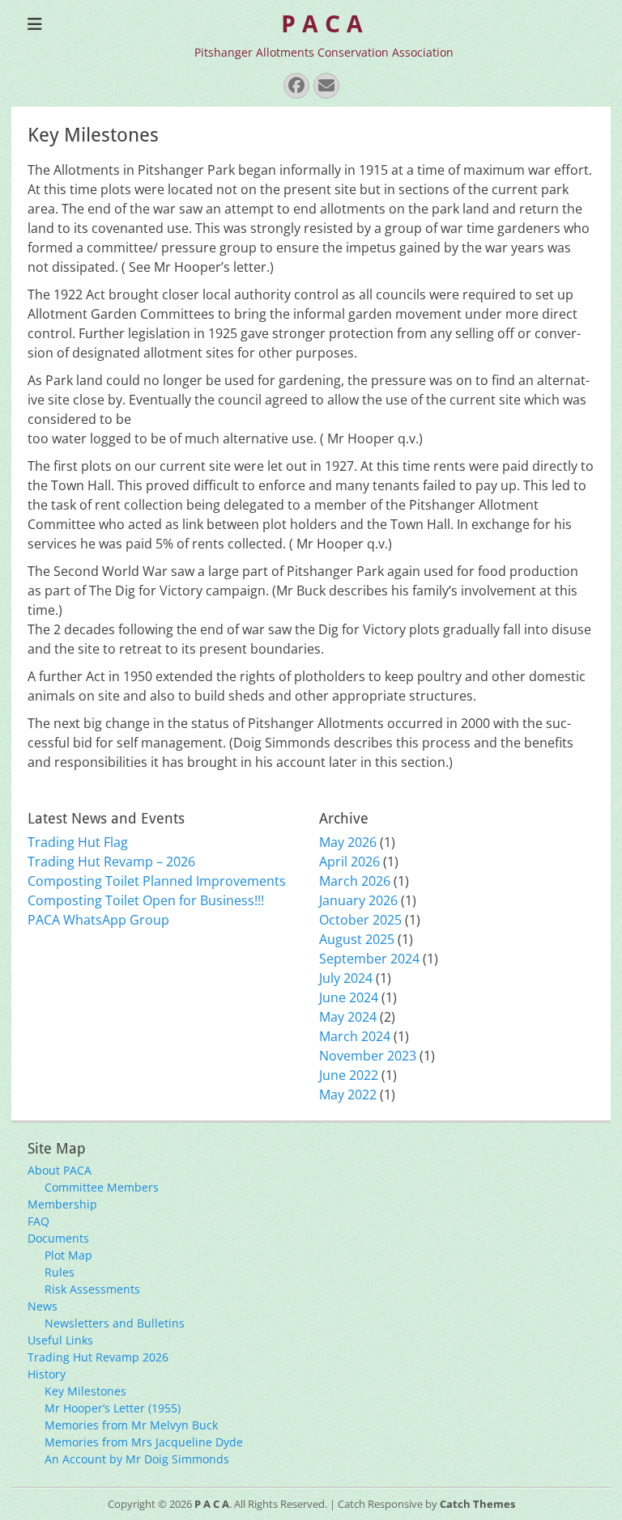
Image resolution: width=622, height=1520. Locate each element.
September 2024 (369, 958)
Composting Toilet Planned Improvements (157, 881)
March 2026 (354, 881)
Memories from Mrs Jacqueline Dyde (144, 1442)
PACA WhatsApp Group (98, 920)
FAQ (38, 1221)
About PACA (60, 1170)
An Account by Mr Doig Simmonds (137, 1459)
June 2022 (348, 1075)
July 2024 (346, 978)
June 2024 (348, 997)
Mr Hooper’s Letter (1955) (113, 1408)
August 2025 (356, 939)
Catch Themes (477, 1504)
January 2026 (358, 900)
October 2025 (360, 920)
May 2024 (348, 1017)
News (43, 1306)
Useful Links (60, 1340)
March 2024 (354, 1036)
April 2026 (349, 861)
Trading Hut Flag (78, 842)
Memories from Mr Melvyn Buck (131, 1425)
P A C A (322, 24)
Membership (62, 1204)
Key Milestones (85, 1391)
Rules (60, 1272)
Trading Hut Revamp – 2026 (111, 861)
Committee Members (102, 1187)
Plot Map (68, 1255)
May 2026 (348, 842)
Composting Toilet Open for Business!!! (146, 900)
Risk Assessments (92, 1289)
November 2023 (367, 1056)
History (47, 1374)
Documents (58, 1238)
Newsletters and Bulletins (115, 1323)
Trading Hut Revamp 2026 (98, 1357)
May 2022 (348, 1094)
